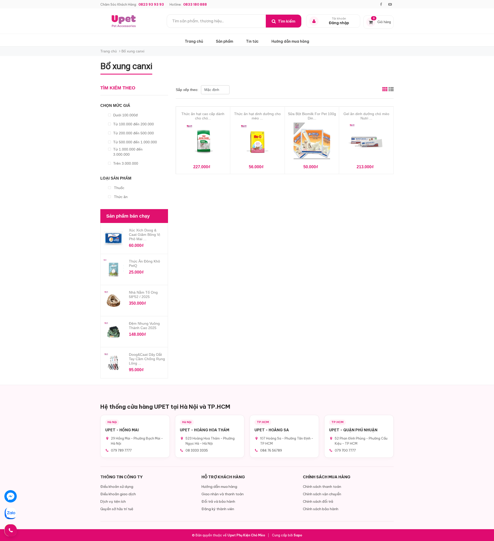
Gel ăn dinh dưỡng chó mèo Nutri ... (366, 116)
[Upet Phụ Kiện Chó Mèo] (124, 21)
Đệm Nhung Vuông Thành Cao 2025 (144, 325)
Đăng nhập (339, 23)
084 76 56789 (271, 450)
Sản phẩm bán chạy (128, 216)
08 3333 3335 (197, 450)
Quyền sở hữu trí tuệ (116, 509)
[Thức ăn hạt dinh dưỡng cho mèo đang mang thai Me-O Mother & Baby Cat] (257, 142)
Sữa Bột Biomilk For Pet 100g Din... (312, 116)
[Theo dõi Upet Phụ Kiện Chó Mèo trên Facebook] (381, 4)
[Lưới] (384, 90)
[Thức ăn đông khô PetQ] (113, 269)
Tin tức (252, 41)
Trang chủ (194, 41)
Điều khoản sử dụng (116, 486)
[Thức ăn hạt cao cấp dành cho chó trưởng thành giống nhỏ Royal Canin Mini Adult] (203, 142)
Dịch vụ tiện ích (113, 501)
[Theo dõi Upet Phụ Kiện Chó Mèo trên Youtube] (390, 4)
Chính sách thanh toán (322, 486)
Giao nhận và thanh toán (222, 494)
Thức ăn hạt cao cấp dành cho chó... (202, 116)
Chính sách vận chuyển (322, 494)
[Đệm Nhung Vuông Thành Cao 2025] (113, 331)
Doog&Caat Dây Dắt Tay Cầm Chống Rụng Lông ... (147, 358)
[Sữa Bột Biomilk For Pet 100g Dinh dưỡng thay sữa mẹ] (312, 142)
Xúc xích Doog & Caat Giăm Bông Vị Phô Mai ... (144, 234)
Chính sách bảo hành (320, 509)
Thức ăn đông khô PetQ (144, 263)
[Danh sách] (391, 90)
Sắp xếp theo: (187, 90)
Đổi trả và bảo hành (218, 501)
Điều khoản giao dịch (118, 494)
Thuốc (118, 188)
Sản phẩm (224, 41)
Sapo (298, 535)
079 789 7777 (121, 450)
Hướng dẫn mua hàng (290, 41)
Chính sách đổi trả (318, 501)
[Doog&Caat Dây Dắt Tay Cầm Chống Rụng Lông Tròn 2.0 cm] (113, 362)
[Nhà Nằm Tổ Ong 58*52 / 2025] (113, 300)
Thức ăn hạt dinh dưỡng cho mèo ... (257, 116)
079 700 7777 (345, 450)
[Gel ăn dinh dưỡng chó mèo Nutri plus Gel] (366, 142)
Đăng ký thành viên (217, 509)
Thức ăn (120, 197)
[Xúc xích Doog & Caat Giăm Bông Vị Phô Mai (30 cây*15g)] (113, 238)
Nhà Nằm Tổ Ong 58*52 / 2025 (143, 294)
